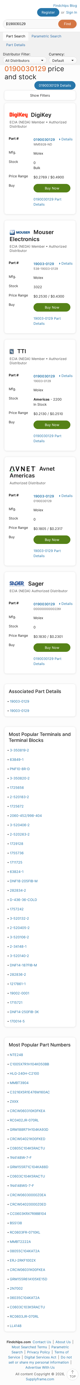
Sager (39, 586)
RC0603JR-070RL (24, 1316)
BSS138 (16, 1223)
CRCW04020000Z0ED (28, 1204)
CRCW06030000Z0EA (28, 1195)
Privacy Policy (38, 1352)
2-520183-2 (19, 797)
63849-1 (16, 759)
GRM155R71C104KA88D (29, 1167)
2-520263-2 (20, 834)
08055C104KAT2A (25, 1251)
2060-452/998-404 (26, 815)
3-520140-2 (19, 956)
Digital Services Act (40, 1357)
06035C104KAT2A (25, 1298)
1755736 (17, 853)
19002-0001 (19, 993)
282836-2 (18, 974)
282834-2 (18, 890)
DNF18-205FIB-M (24, 881)
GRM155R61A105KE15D (28, 1279)
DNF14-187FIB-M (23, 965)
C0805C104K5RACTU (27, 1148)
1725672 (17, 806)
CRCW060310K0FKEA (27, 1111)
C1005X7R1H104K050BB (29, 1064)
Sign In (71, 12)
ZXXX (14, 1101)
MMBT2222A (20, 1242)
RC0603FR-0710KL (25, 1232)
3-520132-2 (19, 918)
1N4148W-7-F (21, 1157)
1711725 (16, 862)
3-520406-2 (20, 825)
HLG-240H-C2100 (24, 1073)
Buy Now (52, 188)
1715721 (16, 1002)
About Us (63, 1342)
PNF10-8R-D (20, 769)
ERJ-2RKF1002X (23, 1260)
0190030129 (44, 139)
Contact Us (42, 1342)
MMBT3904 (19, 1083)
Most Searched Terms (29, 1347)
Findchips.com (6, 9)
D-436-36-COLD (23, 900)
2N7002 (16, 1288)
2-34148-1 (18, 946)
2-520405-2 (20, 928)
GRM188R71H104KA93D (29, 1129)
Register (48, 12)
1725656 (17, 787)
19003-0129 (43, 264)
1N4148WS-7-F (22, 1185)
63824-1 (16, 872)
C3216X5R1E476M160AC (30, 1092)
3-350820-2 (20, 778)
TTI (38, 356)
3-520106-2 (19, 937)
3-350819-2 (19, 750)
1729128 (16, 843)
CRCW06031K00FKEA (27, 1270)
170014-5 (17, 1021)
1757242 (17, 909)
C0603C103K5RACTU (27, 1307)
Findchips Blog (65, 5)
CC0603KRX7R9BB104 (28, 1213)
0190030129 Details (55, 85)
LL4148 (16, 1326)
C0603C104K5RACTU (27, 1176)
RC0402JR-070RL (24, 1120)
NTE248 (16, 1055)
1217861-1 (18, 984)
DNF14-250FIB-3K (24, 1012)
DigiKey (38, 120)
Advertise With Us (40, 1367)
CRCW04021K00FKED (27, 1139)
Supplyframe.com (40, 1379)
